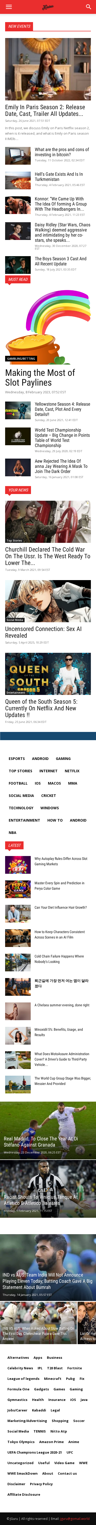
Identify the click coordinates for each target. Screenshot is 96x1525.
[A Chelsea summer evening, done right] (18, 1011)
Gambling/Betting (21, 358)
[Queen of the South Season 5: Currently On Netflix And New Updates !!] (48, 674)
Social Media (15, 620)
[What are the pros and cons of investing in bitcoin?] (18, 156)
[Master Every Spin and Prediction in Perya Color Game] (18, 889)
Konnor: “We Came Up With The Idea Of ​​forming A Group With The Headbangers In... (61, 204)
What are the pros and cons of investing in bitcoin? (62, 152)
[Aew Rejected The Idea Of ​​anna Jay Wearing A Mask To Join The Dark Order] (18, 467)
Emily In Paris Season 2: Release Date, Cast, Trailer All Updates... (45, 110)
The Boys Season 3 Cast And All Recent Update (61, 261)
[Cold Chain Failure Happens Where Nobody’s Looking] (18, 962)
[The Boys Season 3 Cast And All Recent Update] (18, 265)
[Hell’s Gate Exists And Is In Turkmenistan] (18, 180)
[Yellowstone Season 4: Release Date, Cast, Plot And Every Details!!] (18, 410)
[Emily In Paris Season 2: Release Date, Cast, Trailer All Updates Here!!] (48, 69)
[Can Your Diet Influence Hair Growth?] (18, 914)
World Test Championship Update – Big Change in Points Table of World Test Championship (62, 437)
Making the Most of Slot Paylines (40, 377)
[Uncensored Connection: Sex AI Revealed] (48, 601)
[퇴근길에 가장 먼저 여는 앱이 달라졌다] (18, 987)
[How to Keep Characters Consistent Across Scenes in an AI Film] (18, 938)
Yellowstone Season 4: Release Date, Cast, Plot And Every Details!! (62, 409)
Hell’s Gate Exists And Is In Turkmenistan (59, 176)
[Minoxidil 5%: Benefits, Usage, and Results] (18, 1036)
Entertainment (16, 692)
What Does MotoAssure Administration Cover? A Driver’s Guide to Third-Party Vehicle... (62, 1059)
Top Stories (14, 540)
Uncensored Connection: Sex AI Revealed (43, 632)
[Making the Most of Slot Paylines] (48, 327)
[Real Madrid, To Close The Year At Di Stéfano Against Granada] (48, 1130)
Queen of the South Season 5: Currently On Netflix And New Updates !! (41, 708)
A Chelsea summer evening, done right (62, 1005)
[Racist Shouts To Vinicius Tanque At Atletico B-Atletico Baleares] (48, 1189)
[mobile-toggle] (9, 7)
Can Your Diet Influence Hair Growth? (61, 907)
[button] (89, 7)
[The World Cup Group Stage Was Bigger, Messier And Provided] (18, 1084)
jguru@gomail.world (75, 1519)
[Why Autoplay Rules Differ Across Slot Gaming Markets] (18, 865)
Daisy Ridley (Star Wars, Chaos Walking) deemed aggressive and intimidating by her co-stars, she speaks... (62, 232)
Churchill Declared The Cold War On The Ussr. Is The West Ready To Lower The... (47, 556)
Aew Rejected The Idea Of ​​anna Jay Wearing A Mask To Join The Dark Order (61, 466)
